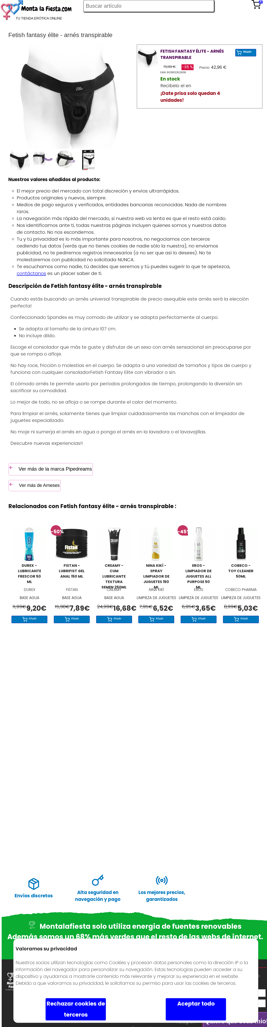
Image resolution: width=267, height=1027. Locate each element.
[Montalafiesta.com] (41, 11)
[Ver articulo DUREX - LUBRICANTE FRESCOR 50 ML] (29, 559)
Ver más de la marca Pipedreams (55, 469)
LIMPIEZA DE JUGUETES (156, 597)
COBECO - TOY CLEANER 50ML (240, 571)
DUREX (29, 589)
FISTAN (72, 589)
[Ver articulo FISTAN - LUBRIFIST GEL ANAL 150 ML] (72, 559)
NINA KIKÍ (156, 589)
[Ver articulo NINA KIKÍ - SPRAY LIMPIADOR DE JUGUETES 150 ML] (156, 559)
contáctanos (31, 273)
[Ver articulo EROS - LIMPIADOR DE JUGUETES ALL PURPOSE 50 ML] (198, 559)
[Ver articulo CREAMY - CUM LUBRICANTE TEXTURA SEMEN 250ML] (114, 559)
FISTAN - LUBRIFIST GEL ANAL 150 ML (72, 571)
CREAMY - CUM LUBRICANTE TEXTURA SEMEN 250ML (114, 574)
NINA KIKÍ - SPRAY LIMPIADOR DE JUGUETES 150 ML (156, 574)
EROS (198, 589)
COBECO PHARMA (241, 589)
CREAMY (114, 589)
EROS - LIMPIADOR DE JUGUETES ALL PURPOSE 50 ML (198, 574)
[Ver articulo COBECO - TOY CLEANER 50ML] (241, 559)
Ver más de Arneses (39, 485)
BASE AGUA (29, 597)
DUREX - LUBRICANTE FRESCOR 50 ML (29, 573)
